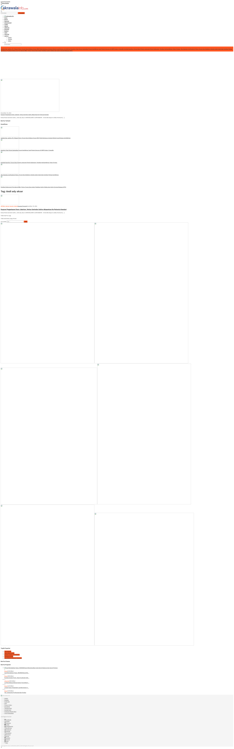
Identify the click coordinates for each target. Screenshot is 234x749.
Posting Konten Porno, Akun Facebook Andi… (16, 678)
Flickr (7, 741)
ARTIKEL (3, 206)
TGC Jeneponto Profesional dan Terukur (15, 692)
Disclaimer (7, 706)
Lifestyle (6, 681)
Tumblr (7, 725)
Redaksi (6, 700)
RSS (7, 743)
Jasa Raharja (7, 651)
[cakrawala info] (14, 9)
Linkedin (8, 731)
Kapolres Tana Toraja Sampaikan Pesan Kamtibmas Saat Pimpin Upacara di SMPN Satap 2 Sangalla (97, 49)
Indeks (6, 698)
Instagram (8, 729)
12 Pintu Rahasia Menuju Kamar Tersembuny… (16, 682)
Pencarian (21, 13)
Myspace (8, 734)
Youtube (8, 738)
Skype (7, 736)
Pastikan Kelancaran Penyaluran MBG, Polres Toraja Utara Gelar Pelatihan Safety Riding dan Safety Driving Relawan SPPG (39, 50)
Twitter (8, 721)
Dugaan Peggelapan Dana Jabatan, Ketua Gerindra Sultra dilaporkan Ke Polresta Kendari (25, 114)
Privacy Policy (8, 705)
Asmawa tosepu (8, 656)
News (5, 671)
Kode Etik (7, 702)
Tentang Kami (8, 708)
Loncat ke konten (5, 1)
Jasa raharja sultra (9, 653)
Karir (5, 703)
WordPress (9, 728)
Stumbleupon (9, 726)
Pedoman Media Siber (10, 711)
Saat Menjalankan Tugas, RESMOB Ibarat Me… (16, 673)
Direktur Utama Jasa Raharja (12, 655)
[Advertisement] (117, 65)
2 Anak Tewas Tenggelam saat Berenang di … (16, 687)
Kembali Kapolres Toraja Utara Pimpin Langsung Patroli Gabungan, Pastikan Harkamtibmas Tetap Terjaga (152, 49)
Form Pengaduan (9, 713)
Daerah (11, 206)
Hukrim (16, 206)
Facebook (8, 720)
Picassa (8, 739)
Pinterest (8, 723)
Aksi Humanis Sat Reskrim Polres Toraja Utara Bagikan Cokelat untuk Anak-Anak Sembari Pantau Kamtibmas (30, 175)
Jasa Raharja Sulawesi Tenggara (13, 658)
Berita (7, 206)
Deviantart (8, 733)
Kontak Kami (7, 710)
